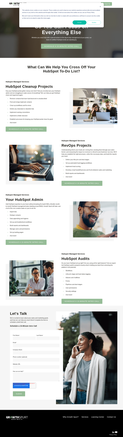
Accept (79, 22)
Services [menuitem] (84, 417)
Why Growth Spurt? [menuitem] (71, 417)
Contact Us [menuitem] (106, 4)
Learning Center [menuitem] (97, 417)
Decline (94, 22)
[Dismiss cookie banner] (100, 7)
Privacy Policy (113, 434)
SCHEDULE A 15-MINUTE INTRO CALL (61, 46)
